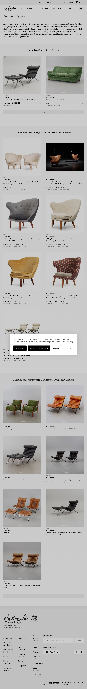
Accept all (20, 348)
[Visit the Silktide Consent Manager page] (71, 348)
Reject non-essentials (39, 348)
